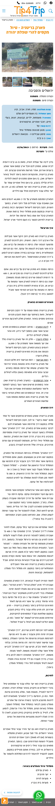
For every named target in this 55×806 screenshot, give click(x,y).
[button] (50, 40)
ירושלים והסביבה (23, 20)
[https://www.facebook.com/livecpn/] (51, 3)
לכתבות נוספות (13, 792)
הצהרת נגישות (8, 802)
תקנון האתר (23, 802)
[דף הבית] (51, 11)
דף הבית (49, 20)
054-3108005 (27, 3)
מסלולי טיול (38, 20)
